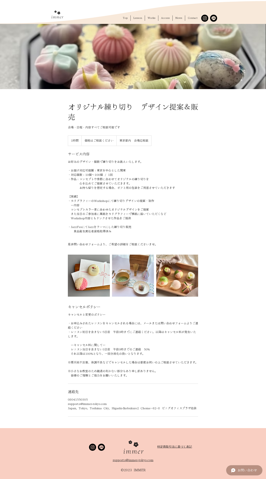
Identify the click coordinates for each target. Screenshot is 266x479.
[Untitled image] (89, 276)
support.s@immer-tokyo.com (133, 460)
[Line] (213, 18)
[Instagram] (204, 18)
